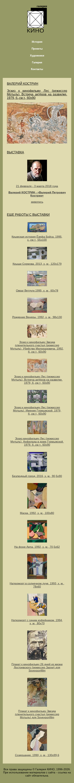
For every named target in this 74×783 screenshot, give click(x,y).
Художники (37, 55)
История (37, 41)
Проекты (37, 48)
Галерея (37, 62)
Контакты (37, 69)
